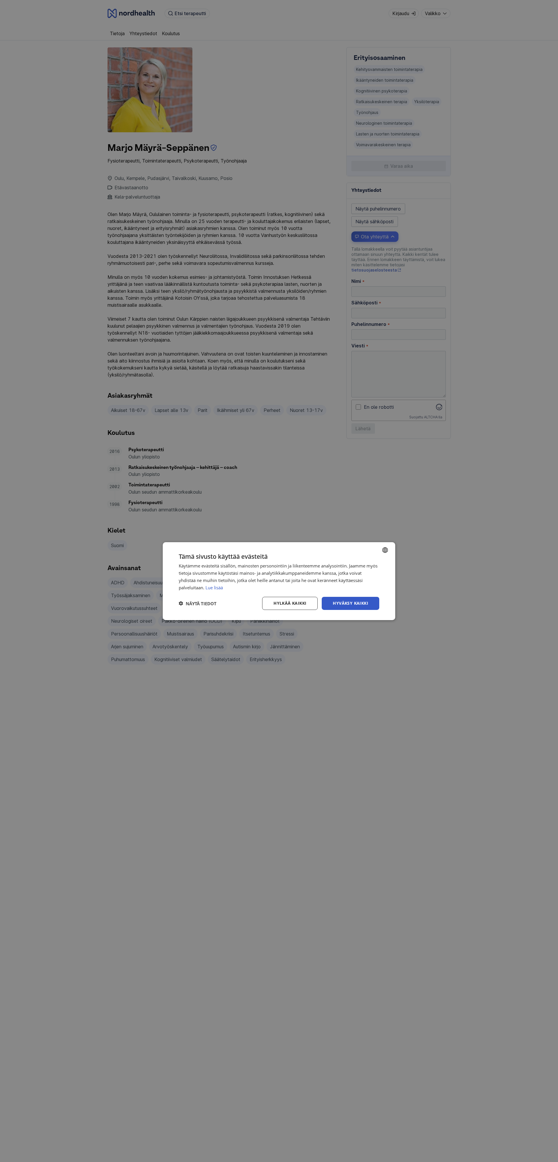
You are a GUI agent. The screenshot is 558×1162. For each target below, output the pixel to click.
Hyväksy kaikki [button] (350, 603)
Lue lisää (214, 587)
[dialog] (279, 581)
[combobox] (385, 550)
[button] (198, 603)
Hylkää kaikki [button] (289, 603)
